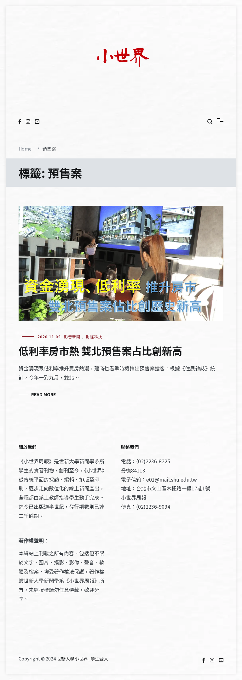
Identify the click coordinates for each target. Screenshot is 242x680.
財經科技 (94, 336)
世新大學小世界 (72, 658)
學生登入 (99, 658)
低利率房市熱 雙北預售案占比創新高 (100, 350)
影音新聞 (72, 336)
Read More (43, 394)
